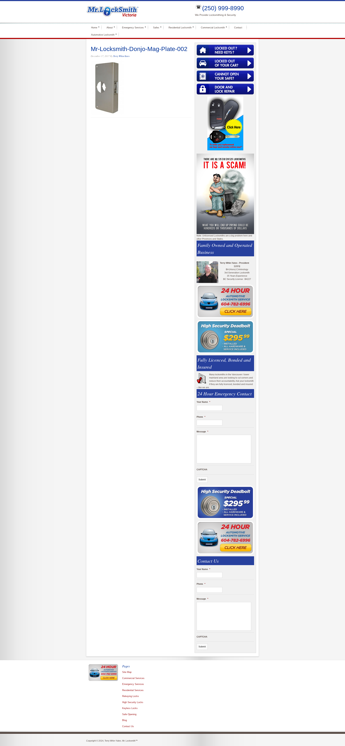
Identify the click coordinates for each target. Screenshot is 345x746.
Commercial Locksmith (211, 27)
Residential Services (133, 690)
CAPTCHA (202, 469)
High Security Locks (132, 702)
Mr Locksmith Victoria (137, 12)
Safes (154, 27)
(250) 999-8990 (223, 8)
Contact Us (128, 726)
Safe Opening (129, 714)
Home (92, 27)
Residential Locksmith (178, 27)
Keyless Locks (130, 708)
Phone (201, 417)
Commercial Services (133, 678)
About (108, 27)
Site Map (127, 672)
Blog (124, 720)
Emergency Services (131, 27)
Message (202, 431)
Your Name (203, 402)
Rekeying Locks (130, 696)
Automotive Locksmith (101, 34)
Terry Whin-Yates (121, 56)
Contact (238, 27)
